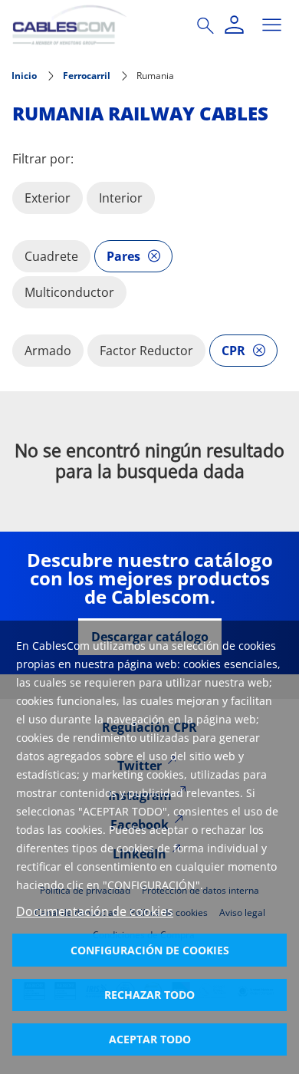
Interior (121, 197)
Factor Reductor (146, 350)
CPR (233, 350)
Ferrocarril (86, 75)
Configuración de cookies (150, 950)
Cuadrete (51, 256)
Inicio (24, 75)
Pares (123, 256)
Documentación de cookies (94, 911)
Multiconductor (69, 292)
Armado (48, 350)
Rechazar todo (149, 994)
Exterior (48, 197)
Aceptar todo (150, 1039)
